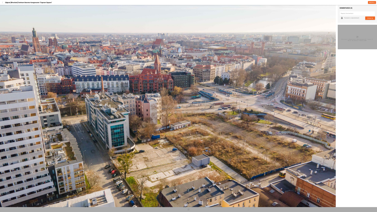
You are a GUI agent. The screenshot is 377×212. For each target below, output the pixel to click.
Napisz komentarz (347, 13)
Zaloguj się (370, 18)
